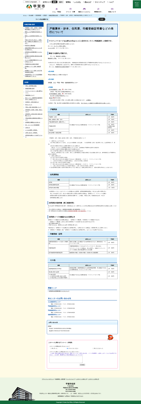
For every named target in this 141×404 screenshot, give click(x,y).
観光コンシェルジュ (84, 11)
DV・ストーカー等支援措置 (32, 125)
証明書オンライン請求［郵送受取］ (33, 67)
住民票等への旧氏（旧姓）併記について (33, 110)
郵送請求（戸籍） (52, 58)
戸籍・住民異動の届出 (31, 86)
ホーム (25, 15)
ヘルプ (111, 2)
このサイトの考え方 (93, 379)
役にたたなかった (98, 348)
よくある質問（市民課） (31, 130)
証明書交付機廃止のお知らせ (32, 122)
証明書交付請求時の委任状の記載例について (33, 56)
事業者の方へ (98, 11)
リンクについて (70, 379)
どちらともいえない (73, 348)
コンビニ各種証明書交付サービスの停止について (33, 60)
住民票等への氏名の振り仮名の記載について (33, 114)
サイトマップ (100, 2)
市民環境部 (38, 15)
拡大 (61, 2)
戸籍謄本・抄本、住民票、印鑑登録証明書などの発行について (33, 28)
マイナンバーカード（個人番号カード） (33, 91)
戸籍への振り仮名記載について (33, 107)
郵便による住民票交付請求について (33, 36)
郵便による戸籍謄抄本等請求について (33, 32)
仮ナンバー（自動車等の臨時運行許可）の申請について (33, 98)
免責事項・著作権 (60, 379)
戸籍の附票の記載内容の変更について (33, 119)
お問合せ (67, 396)
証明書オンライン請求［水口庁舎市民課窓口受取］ (33, 71)
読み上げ (88, 2)
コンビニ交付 (51, 48)
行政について (112, 11)
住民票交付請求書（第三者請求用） (72, 209)
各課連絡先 (61, 396)
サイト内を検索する (42, 19)
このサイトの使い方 (81, 379)
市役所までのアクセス (77, 396)
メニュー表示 (137, 4)
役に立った (54, 348)
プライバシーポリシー (48, 379)
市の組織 (31, 15)
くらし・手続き (56, 11)
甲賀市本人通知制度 (30, 45)
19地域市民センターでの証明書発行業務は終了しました (33, 75)
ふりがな (77, 2)
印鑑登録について (29, 95)
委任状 (51, 98)
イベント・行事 (70, 11)
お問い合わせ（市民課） (31, 132)
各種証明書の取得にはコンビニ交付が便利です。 (33, 48)
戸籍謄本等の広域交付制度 (32, 64)
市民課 (45, 15)
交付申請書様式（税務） (55, 93)
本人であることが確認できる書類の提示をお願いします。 (96, 103)
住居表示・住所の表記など (32, 102)
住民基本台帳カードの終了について (33, 136)
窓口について (28, 104)
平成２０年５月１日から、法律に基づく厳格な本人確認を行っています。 (33, 41)
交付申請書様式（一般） (55, 89)
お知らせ (27, 127)
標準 (54, 2)
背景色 (68, 2)
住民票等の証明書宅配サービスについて (33, 52)
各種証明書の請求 (53, 15)
